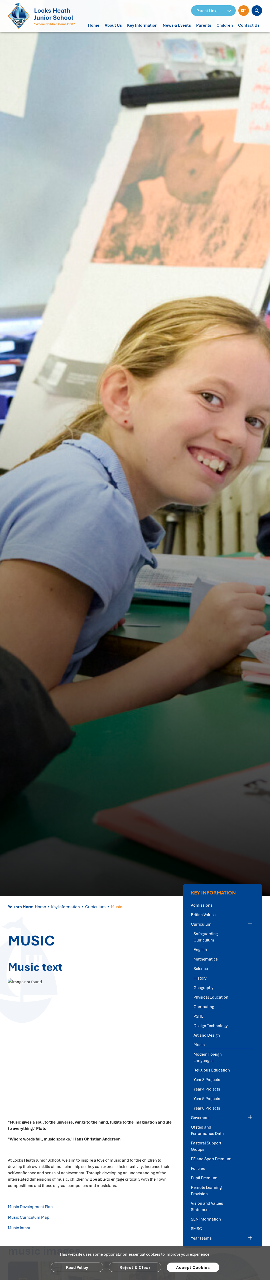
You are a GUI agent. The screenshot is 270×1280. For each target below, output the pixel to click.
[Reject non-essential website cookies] (135, 1267)
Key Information (65, 906)
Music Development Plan (30, 1206)
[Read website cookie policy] (77, 1267)
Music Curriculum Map (28, 1217)
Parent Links (207, 10)
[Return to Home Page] (43, 16)
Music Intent (19, 1227)
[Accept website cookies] (193, 1267)
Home (40, 906)
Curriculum (95, 906)
